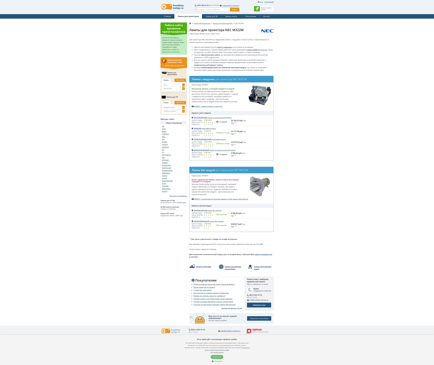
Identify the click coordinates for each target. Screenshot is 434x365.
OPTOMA (165, 160)
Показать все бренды (178, 196)
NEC (163, 157)
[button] (217, 361)
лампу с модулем (224, 47)
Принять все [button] (217, 357)
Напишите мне (259, 305)
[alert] (217, 350)
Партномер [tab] (180, 80)
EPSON (164, 142)
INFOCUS (165, 147)
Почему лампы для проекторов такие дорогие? (212, 299)
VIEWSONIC (166, 189)
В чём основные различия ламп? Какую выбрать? (214, 284)
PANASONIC (166, 165)
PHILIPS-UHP (166, 168)
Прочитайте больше (217, 352)
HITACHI (165, 144)
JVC (163, 150)
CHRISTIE (165, 134)
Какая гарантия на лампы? (204, 287)
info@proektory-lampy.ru (230, 6)
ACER (164, 129)
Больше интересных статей (232, 308)
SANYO (164, 176)
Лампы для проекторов (202, 23)
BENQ (164, 131)
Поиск (234, 9)
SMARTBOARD (167, 181)
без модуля (262, 50)
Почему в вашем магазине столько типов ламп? (213, 301)
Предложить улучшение (259, 318)
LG (163, 152)
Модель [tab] (166, 80)
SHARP (164, 178)
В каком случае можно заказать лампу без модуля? (214, 304)
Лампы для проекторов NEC (223, 23)
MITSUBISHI (166, 155)
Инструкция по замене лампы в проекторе (211, 293)
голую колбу (252, 50)
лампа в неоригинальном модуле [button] (215, 150)
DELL (164, 137)
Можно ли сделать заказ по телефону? (209, 296)
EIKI (163, 139)
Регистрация (269, 2)
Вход (261, 2)
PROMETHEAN (167, 170)
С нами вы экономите (202, 290)
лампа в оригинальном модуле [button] (213, 118)
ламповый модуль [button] (205, 128)
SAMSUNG (166, 173)
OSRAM (165, 163)
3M (163, 126)
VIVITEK (164, 191)
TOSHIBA (165, 186)
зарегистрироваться (263, 254)
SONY (164, 183)
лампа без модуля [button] (207, 210)
